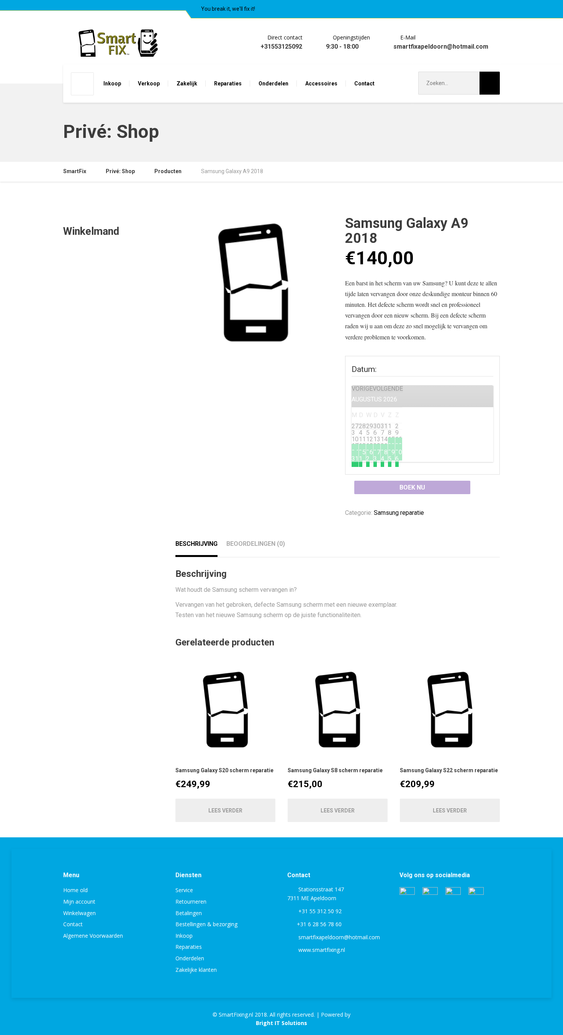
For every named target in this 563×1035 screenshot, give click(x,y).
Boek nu (412, 487)
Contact (364, 83)
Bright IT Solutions (281, 1023)
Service (184, 890)
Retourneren (190, 901)
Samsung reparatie (399, 512)
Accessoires (321, 83)
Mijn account (79, 901)
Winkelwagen (79, 913)
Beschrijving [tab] (196, 543)
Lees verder (225, 810)
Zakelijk (187, 83)
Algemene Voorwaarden (93, 935)
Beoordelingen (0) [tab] (255, 543)
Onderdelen (273, 83)
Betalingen (188, 913)
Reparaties (228, 83)
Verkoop (149, 83)
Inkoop (112, 83)
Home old (75, 890)
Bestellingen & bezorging (206, 924)
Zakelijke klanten (196, 969)
